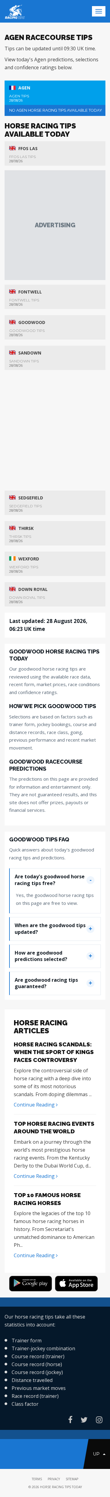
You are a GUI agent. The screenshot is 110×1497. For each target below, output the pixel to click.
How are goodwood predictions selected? (41, 956)
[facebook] (70, 1419)
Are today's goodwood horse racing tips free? (50, 880)
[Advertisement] (55, 225)
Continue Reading (35, 1104)
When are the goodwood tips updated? (50, 928)
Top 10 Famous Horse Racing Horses (47, 1199)
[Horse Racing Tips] (32, 1284)
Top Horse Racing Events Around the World (54, 1127)
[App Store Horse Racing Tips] (78, 1284)
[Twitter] (84, 1419)
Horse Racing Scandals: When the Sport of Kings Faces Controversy (54, 1052)
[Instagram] (99, 1419)
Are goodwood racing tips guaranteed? (46, 983)
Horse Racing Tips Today (61, 1487)
